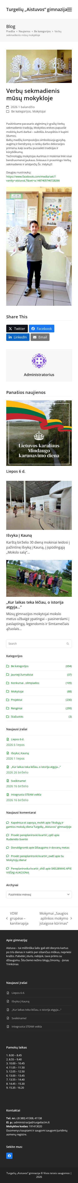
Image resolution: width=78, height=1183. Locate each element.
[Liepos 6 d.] (39, 432)
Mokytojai (39, 111)
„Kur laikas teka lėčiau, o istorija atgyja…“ (34, 604)
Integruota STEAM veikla (26, 794)
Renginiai (16, 708)
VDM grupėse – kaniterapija (17, 918)
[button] (69, 9)
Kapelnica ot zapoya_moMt (28, 822)
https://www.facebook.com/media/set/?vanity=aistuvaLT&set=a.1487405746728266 (33, 179)
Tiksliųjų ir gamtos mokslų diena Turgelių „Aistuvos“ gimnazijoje (38, 825)
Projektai (16, 700)
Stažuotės (17, 716)
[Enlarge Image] (39, 66)
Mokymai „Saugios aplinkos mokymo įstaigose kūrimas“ (50, 918)
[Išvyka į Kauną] (39, 505)
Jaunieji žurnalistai (22, 674)
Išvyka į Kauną (19, 535)
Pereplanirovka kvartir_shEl (28, 868)
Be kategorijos (21, 111)
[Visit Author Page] (39, 360)
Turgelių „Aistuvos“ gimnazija (36, 9)
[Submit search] (68, 644)
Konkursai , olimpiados (25, 683)
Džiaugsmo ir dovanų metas (52, 847)
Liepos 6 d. (15, 471)
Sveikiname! (18, 781)
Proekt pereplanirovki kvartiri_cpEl (32, 835)
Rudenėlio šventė (17, 839)
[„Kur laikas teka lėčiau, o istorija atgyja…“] (39, 578)
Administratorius (39, 374)
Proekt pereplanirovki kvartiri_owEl (32, 856)
